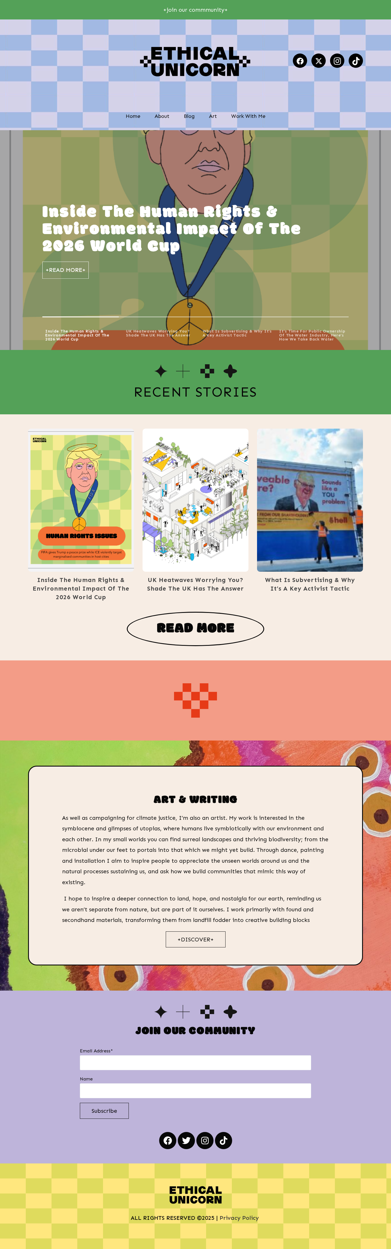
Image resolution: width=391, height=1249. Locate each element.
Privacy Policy (240, 1217)
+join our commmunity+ (195, 10)
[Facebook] (300, 61)
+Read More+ (66, 269)
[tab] (80, 333)
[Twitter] (186, 1140)
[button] (72, 500)
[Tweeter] (318, 61)
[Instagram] (337, 61)
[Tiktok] (356, 61)
